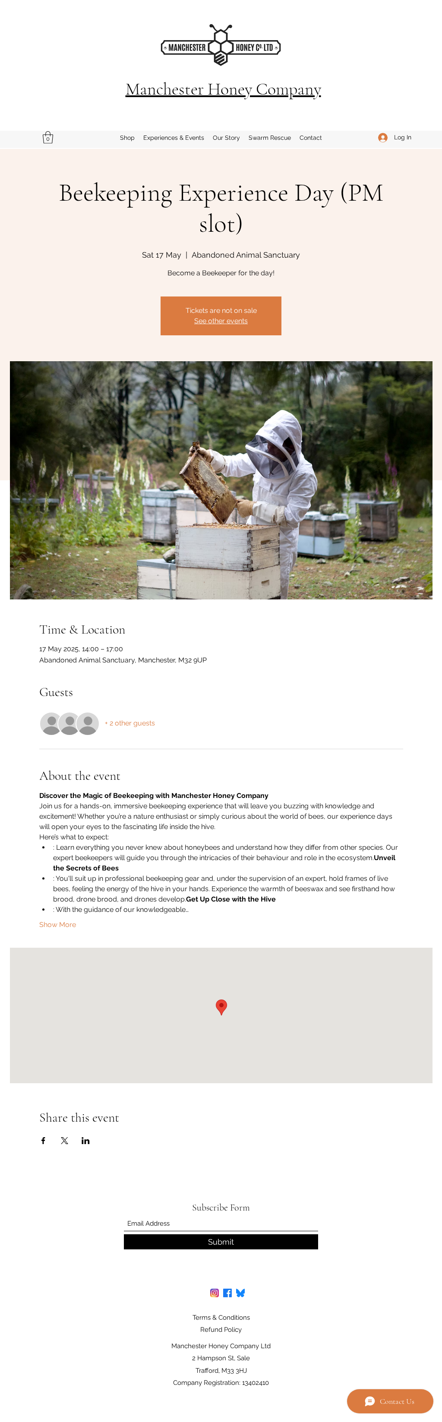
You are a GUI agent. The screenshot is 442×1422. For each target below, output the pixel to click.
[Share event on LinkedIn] (86, 1140)
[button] (48, 137)
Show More (57, 925)
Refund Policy (221, 1330)
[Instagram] (214, 1293)
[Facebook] (227, 1293)
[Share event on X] (64, 1140)
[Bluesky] (240, 1293)
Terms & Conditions (221, 1317)
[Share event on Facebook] (43, 1140)
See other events (221, 321)
